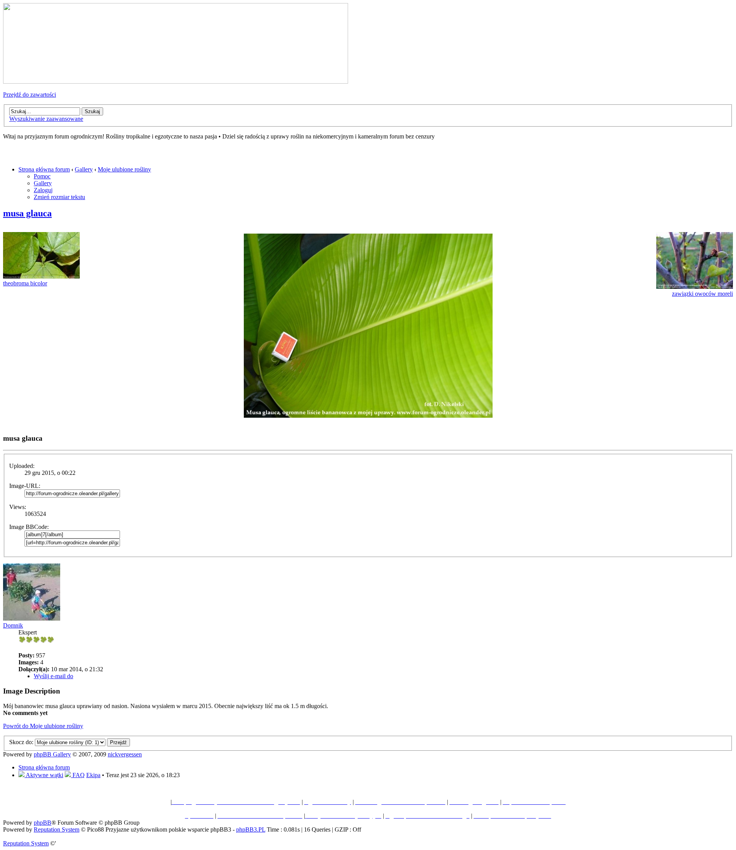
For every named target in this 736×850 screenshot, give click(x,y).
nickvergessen (125, 754)
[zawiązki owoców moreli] (694, 286)
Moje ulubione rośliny (124, 169)
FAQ (78, 775)
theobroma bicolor (25, 283)
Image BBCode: (29, 527)
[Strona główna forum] (175, 81)
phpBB (42, 822)
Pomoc (42, 176)
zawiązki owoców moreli (702, 293)
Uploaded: (21, 466)
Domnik (13, 625)
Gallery (84, 169)
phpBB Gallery (52, 754)
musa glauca (27, 213)
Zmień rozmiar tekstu (59, 197)
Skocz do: (21, 742)
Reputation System (56, 829)
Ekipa (93, 775)
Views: (17, 507)
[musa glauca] (368, 415)
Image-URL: (24, 486)
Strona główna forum (44, 169)
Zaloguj (43, 190)
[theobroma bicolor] (41, 276)
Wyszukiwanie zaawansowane (46, 118)
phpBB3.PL (250, 829)
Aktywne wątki (44, 775)
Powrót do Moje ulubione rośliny (43, 726)
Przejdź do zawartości (29, 94)
